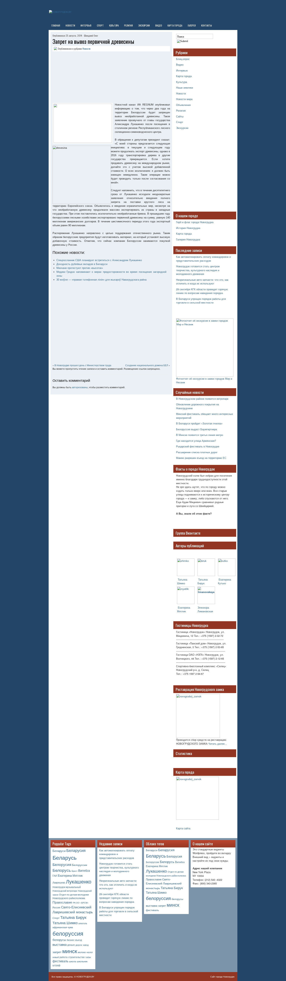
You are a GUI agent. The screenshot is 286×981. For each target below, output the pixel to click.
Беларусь (65, 857)
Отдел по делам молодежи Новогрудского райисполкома (71, 896)
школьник (82, 961)
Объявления (183, 105)
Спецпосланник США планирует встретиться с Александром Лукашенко (99, 260)
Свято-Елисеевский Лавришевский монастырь (73, 909)
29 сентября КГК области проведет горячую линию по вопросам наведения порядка (202, 291)
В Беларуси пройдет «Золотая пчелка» (199, 423)
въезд (78, 940)
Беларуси (59, 851)
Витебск (84, 870)
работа (64, 957)
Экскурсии (144, 25)
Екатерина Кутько (224, 581)
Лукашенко (78, 881)
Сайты (179, 116)
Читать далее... (217, 743)
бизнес (71, 940)
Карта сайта (183, 828)
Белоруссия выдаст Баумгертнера (196, 429)
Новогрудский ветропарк (65, 890)
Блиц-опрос (183, 59)
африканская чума (63, 927)
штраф (56, 965)
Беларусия (76, 850)
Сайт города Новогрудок (222, 976)
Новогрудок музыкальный (67, 887)
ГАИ (55, 875)
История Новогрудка (188, 228)
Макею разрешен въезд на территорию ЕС (201, 458)
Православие (62, 902)
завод (86, 944)
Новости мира (184, 99)
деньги (71, 945)
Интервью (86, 25)
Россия (56, 907)
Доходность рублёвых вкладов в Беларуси (81, 264)
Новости (70, 25)
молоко (82, 952)
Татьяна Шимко (182, 581)
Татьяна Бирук (202, 581)
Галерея (192, 25)
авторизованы (80, 387)
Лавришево (59, 882)
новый (56, 957)
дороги (78, 944)
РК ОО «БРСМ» (81, 902)
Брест (74, 870)
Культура (114, 25)
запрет (57, 952)
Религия (128, 25)
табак (88, 957)
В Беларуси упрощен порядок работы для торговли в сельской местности (201, 300)
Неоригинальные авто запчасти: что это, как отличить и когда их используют (202, 281)
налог (90, 952)
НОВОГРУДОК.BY (85, 976)
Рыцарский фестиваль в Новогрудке (197, 446)
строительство (76, 957)
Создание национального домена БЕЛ (146, 365)
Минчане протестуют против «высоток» (79, 268)
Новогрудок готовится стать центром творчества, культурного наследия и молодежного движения (198, 270)
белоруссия (68, 933)
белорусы (59, 940)
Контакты (206, 25)
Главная (55, 25)
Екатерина (183, 607)
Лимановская (205, 611)
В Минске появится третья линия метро (199, 435)
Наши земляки (184, 87)
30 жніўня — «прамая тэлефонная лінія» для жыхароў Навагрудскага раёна (101, 279)
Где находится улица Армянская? (196, 441)
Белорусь (62, 870)
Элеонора (203, 607)
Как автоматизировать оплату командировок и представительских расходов (203, 258)
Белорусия (62, 864)
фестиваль (60, 961)
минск (69, 951)
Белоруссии (79, 865)
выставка (60, 944)
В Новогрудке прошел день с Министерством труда (82, 365)
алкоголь (82, 923)
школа (72, 961)
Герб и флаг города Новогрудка (194, 222)
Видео (158, 25)
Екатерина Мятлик (70, 875)
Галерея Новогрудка (188, 239)
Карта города (175, 25)
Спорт (100, 25)
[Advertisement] (77, 77)
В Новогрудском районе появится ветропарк (202, 398)
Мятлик (181, 611)
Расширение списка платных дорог (197, 452)
